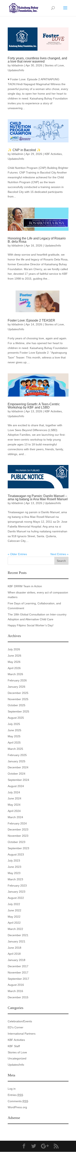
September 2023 (18, 848)
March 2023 (15, 879)
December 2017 (18, 966)
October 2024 (16, 773)
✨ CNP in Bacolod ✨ (24, 150)
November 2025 (18, 699)
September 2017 (18, 978)
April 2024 (14, 811)
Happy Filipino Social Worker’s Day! (31, 625)
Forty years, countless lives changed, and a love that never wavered (37, 59)
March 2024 (15, 817)
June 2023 (14, 866)
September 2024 (18, 779)
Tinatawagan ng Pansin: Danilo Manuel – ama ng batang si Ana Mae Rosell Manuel (38, 497)
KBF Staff (14, 1046)
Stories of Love (54, 65)
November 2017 (18, 972)
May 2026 (14, 661)
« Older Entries (17, 554)
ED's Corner (15, 1027)
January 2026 (16, 686)
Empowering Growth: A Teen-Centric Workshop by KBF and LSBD (34, 405)
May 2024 (14, 804)
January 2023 (16, 891)
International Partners (21, 1033)
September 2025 (18, 711)
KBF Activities (53, 154)
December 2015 (18, 997)
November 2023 (18, 835)
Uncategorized (17, 1058)
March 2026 (15, 674)
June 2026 (14, 655)
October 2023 (16, 842)
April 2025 (14, 742)
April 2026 (14, 668)
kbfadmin (17, 65)
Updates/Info (16, 70)
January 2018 (16, 960)
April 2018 (14, 953)
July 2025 (14, 724)
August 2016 (16, 984)
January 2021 (16, 941)
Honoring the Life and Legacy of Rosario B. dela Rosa (37, 240)
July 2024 (14, 792)
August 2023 (16, 854)
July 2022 (14, 904)
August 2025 (16, 717)
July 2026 (14, 649)
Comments (18, 1101)
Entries (15, 1095)
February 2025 (17, 755)
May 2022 (14, 916)
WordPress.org (17, 1107)
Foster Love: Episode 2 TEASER (31, 320)
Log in (12, 1088)
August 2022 (16, 897)
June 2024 (14, 798)
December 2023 (18, 829)
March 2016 (15, 991)
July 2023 (14, 860)
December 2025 (18, 693)
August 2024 (16, 786)
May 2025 (14, 736)
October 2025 (16, 705)
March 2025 (15, 748)
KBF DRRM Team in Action (25, 586)
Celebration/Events (20, 1021)
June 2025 (14, 730)
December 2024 (18, 767)
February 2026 (17, 680)
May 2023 (14, 873)
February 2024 (17, 823)
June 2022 (14, 910)
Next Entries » (59, 554)
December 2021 (18, 935)
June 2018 (14, 947)
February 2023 (17, 885)
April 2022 (14, 922)
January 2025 (16, 761)
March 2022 (15, 929)
